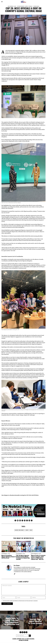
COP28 (27, 530)
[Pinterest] (22, 520)
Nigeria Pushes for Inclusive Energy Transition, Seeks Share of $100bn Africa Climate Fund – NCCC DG (38, 557)
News (26, 6)
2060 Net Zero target (19, 530)
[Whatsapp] (27, 520)
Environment (20, 6)
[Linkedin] (24, 520)
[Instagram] (24, 632)
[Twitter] (20, 520)
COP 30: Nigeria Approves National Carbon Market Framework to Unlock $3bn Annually (23, 557)
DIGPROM (26, 640)
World (30, 6)
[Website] (14, 574)
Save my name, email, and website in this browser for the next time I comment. (20, 600)
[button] (30, 636)
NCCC (31, 530)
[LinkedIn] (26, 632)
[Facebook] (15, 520)
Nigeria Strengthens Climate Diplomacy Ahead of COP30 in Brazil (8, 556)
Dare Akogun (17, 565)
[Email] (31, 520)
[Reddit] (29, 520)
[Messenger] (17, 520)
